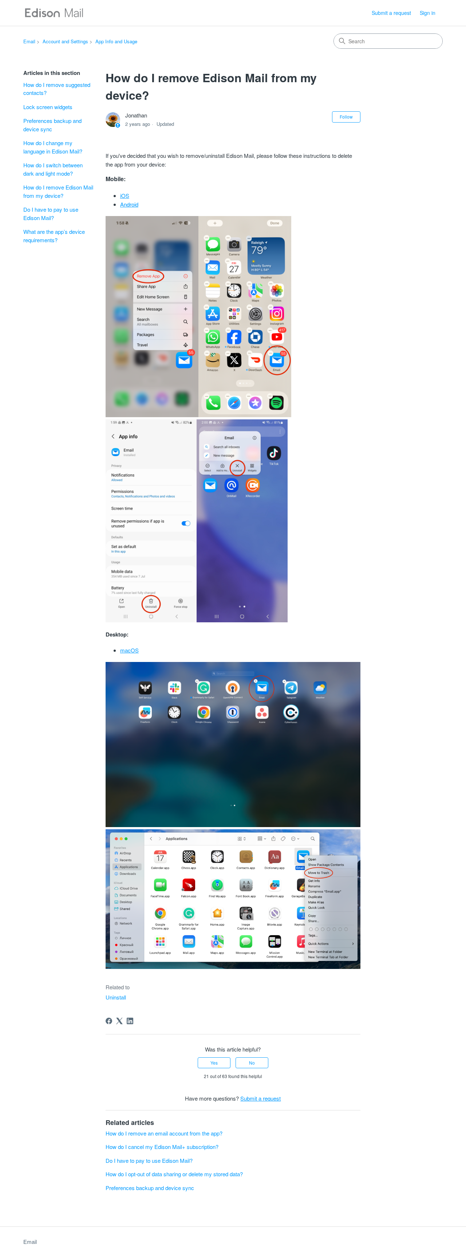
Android (129, 204)
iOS (124, 195)
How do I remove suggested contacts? (56, 89)
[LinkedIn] (130, 1021)
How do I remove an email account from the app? (164, 1133)
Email (29, 41)
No (252, 1063)
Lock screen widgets (47, 107)
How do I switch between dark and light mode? (53, 169)
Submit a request (391, 12)
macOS (129, 650)
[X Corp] (119, 1021)
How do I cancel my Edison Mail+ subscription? (162, 1146)
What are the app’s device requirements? (54, 236)
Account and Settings (65, 41)
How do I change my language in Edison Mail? (52, 147)
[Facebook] (109, 1021)
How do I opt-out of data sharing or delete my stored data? (174, 1174)
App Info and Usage (116, 41)
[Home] (53, 13)
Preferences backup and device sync (52, 125)
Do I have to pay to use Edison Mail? (50, 213)
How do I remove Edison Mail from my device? (58, 191)
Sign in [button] (427, 12)
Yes (214, 1063)
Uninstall (116, 997)
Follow (346, 116)
